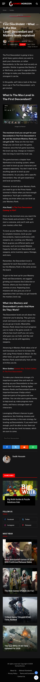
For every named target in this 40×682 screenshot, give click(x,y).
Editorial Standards (25, 670)
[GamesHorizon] (20, 3)
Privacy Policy (12, 673)
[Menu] (3, 3)
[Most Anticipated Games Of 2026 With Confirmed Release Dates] (20, 552)
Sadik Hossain (15, 41)
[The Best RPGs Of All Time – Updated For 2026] (20, 639)
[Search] (36, 3)
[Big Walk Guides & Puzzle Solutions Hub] (20, 490)
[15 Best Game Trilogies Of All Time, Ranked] (20, 610)
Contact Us (21, 676)
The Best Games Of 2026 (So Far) (19, 591)
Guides (22, 44)
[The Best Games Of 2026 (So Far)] (20, 581)
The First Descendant (11, 438)
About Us (13, 670)
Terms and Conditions (27, 673)
